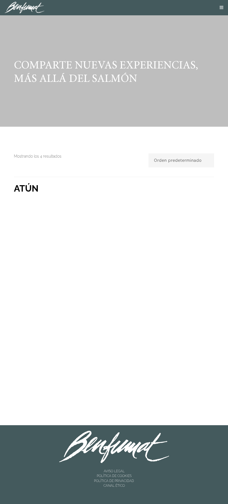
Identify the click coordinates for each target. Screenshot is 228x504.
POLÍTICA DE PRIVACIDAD (114, 481)
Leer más (43, 284)
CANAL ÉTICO (114, 486)
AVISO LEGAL (114, 471)
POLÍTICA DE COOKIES (114, 476)
